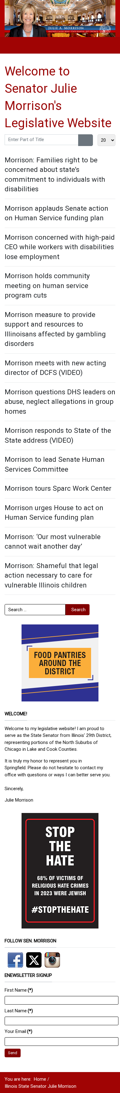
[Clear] (89, 140)
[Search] (82, 140)
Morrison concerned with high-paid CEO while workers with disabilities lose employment (60, 247)
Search (78, 609)
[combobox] (35, 609)
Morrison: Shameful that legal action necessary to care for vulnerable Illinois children (51, 575)
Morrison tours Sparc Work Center (58, 488)
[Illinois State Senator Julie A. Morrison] (60, 18)
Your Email (18, 1031)
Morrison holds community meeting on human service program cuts (47, 285)
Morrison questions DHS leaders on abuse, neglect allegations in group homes (60, 401)
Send (12, 1052)
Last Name (19, 1011)
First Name (19, 990)
